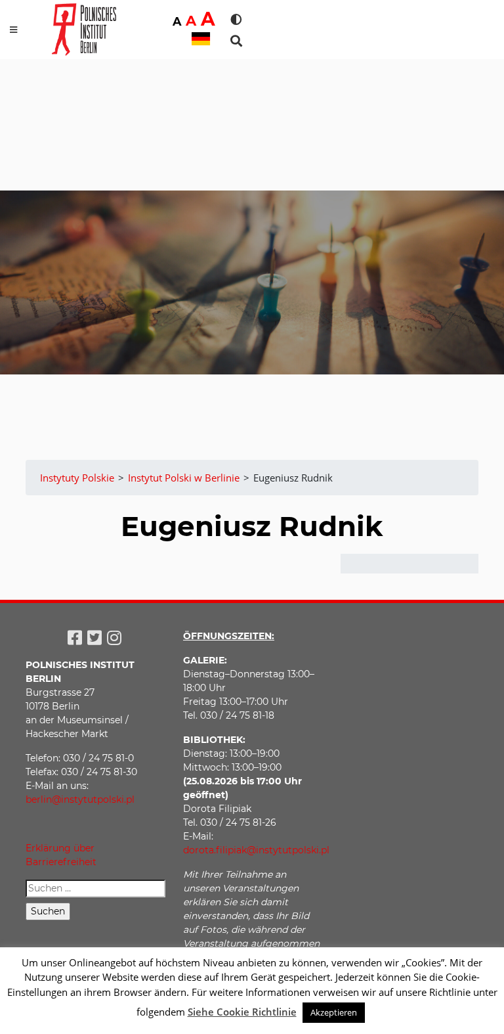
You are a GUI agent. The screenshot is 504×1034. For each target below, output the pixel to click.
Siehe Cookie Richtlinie (242, 1011)
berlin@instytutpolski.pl (80, 799)
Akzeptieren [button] (333, 1012)
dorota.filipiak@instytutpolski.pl (256, 850)
